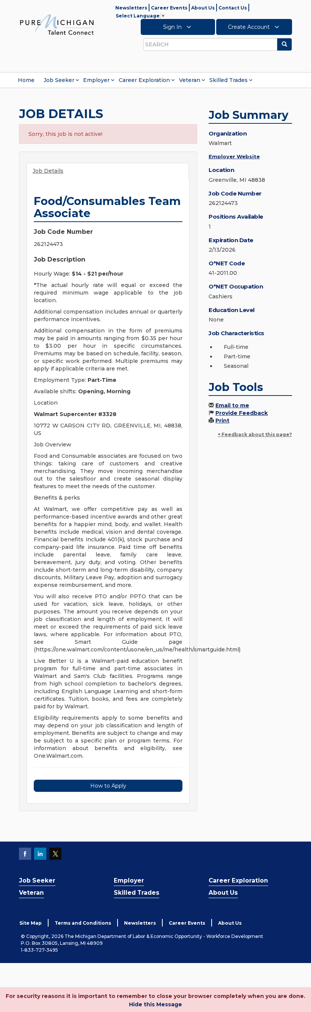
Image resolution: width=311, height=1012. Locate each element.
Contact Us (232, 8)
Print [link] (222, 420)
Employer (96, 80)
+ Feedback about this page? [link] (255, 434)
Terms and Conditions (83, 923)
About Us (203, 8)
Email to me (232, 405)
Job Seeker (59, 80)
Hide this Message (155, 1004)
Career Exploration (144, 80)
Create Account (249, 27)
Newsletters (131, 8)
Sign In (173, 27)
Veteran (189, 80)
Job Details (48, 170)
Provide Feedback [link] (241, 413)
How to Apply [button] (108, 785)
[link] (57, 24)
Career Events (169, 8)
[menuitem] (26, 80)
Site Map (30, 923)
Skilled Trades (228, 80)
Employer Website (234, 156)
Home (26, 80)
